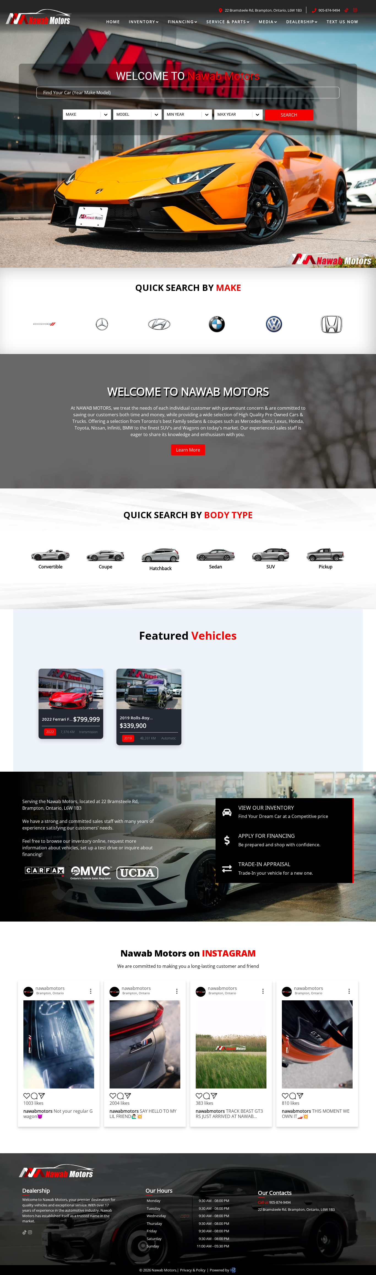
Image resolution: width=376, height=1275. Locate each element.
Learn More (188, 450)
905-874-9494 (274, 1202)
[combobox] (66, 114)
